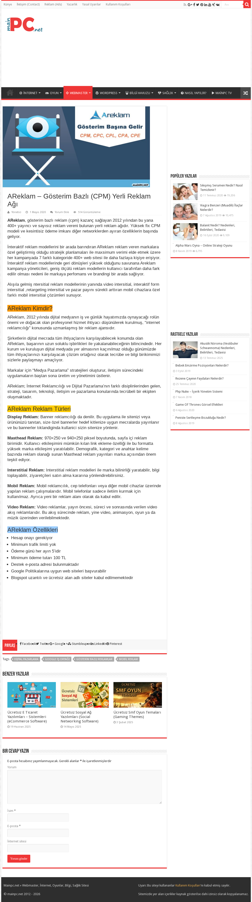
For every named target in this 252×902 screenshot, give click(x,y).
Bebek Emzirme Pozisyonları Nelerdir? (202, 365)
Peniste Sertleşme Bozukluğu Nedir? (200, 417)
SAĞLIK (167, 93)
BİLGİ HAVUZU (140, 93)
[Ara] (247, 4)
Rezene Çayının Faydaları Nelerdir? (199, 378)
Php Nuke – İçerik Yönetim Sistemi (198, 391)
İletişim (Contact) (28, 4)
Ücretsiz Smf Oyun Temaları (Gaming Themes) (137, 714)
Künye (8, 4)
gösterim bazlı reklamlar (94, 659)
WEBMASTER (79, 93)
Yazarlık (72, 4)
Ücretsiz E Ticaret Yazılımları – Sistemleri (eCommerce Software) (27, 716)
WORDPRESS (108, 93)
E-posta (14, 826)
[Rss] (185, 5)
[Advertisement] (157, 47)
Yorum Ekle (62, 212)
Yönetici (16, 212)
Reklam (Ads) (53, 4)
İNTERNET (30, 93)
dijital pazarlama (26, 659)
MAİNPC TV (224, 93)
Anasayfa (10, 92)
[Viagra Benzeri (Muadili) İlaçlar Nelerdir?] (185, 211)
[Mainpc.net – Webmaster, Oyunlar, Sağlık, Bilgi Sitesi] (24, 23)
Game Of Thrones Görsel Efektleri (199, 404)
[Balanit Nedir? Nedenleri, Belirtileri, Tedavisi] (185, 231)
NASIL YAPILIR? (195, 93)
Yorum (11, 767)
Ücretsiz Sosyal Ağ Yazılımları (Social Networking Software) (79, 716)
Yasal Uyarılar (91, 4)
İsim (11, 811)
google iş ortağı (57, 659)
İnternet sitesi (16, 841)
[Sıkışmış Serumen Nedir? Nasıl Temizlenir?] (185, 191)
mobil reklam (128, 659)
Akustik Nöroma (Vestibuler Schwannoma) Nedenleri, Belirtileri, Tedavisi (219, 348)
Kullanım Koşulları (118, 4)
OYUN (54, 93)
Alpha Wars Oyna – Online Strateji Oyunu (203, 245)
